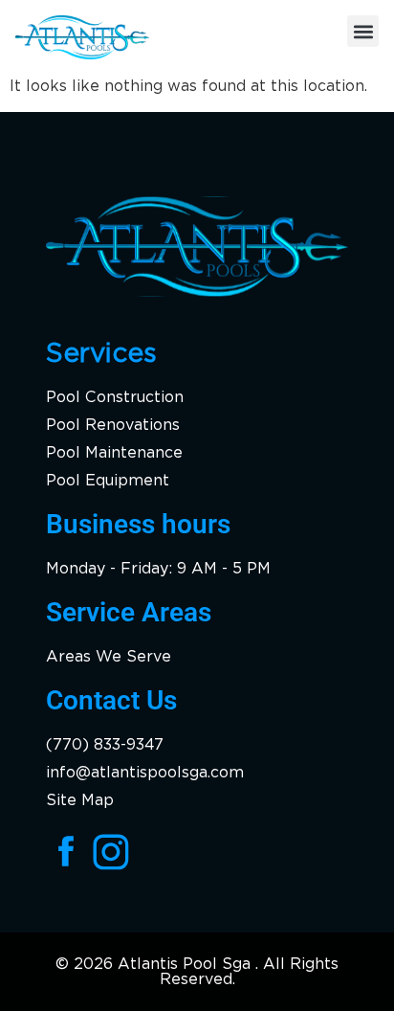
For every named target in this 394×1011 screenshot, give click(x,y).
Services (101, 352)
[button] (363, 31)
